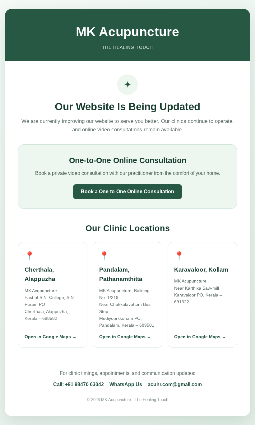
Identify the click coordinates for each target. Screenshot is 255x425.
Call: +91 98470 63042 (78, 384)
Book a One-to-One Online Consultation (127, 191)
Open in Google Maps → (50, 336)
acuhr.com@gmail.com (175, 384)
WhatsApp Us (125, 384)
